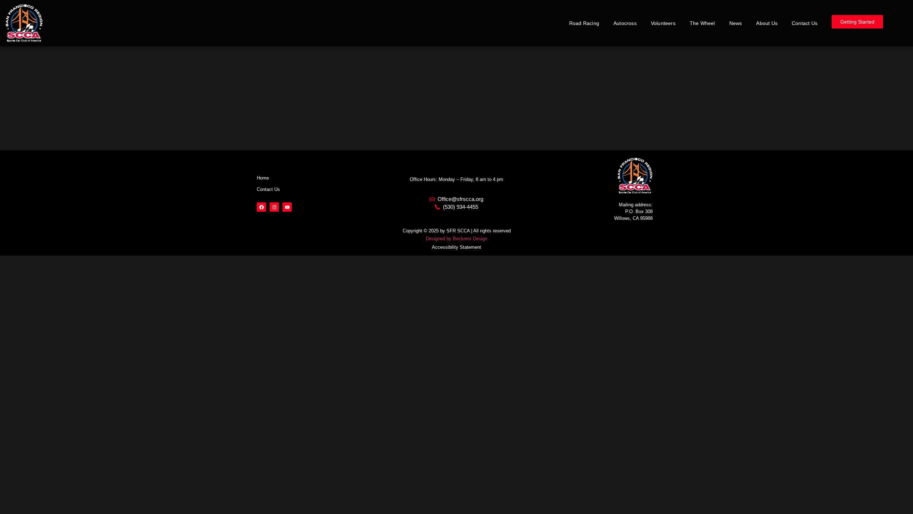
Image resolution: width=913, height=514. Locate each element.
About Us (766, 23)
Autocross (625, 23)
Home (263, 178)
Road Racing (584, 23)
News (735, 23)
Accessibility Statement (456, 247)
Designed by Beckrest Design (456, 238)
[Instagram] (274, 207)
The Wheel (702, 23)
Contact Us (804, 23)
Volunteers (663, 23)
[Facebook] (261, 207)
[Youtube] (287, 207)
